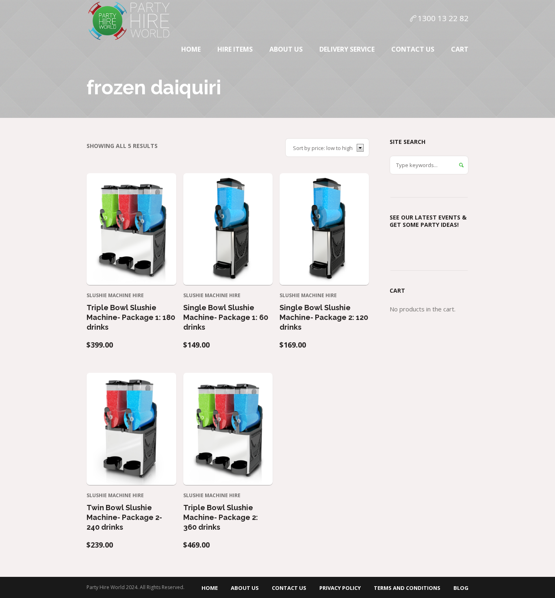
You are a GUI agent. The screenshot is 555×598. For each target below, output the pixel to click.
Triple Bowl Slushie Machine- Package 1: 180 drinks (131, 317)
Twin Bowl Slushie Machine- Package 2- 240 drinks (124, 517)
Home (210, 587)
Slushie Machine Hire (115, 295)
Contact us (289, 587)
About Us (245, 587)
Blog (460, 587)
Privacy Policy (340, 587)
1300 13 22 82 (443, 18)
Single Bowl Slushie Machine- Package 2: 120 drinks (324, 317)
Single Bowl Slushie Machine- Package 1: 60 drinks (225, 317)
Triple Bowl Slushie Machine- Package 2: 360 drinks (220, 517)
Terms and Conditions (407, 587)
